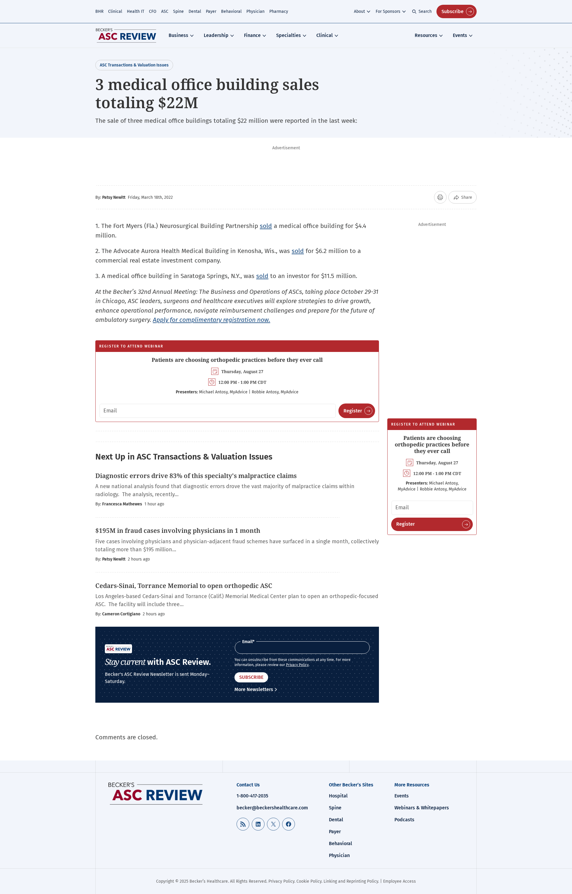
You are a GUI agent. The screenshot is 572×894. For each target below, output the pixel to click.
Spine (178, 11)
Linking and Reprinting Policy (351, 881)
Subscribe (453, 11)
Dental (195, 11)
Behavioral (231, 11)
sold (266, 226)
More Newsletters (253, 689)
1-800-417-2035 (252, 796)
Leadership (216, 35)
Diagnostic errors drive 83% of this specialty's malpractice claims (196, 475)
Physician (255, 11)
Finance (252, 35)
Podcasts (404, 819)
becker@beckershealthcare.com (272, 808)
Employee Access (399, 881)
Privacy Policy (297, 665)
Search (425, 11)
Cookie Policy (308, 881)
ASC (164, 11)
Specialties (288, 35)
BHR (99, 11)
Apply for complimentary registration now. (211, 320)
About (359, 11)
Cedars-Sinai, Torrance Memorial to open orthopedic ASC (183, 585)
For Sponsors (388, 11)
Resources (426, 35)
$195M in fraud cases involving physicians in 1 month (177, 530)
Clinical (115, 11)
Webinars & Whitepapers (421, 808)
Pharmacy (278, 11)
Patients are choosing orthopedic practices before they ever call (237, 359)
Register (352, 411)
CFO (152, 11)
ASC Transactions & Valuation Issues (134, 65)
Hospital (338, 796)
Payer (211, 11)
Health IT (135, 11)
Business (178, 35)
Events (460, 35)
